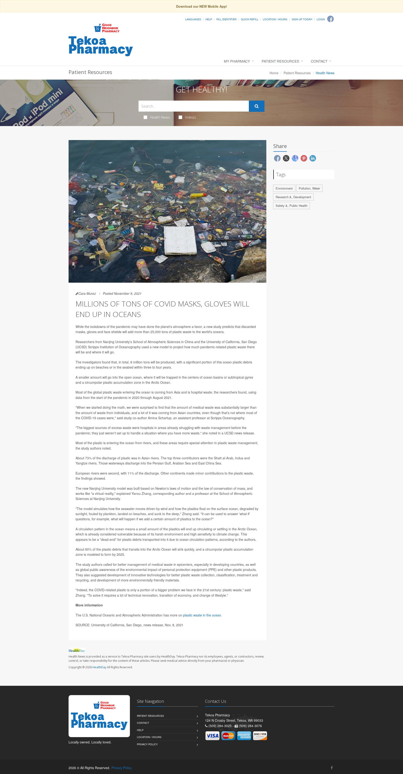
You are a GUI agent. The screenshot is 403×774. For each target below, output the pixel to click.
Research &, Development (293, 197)
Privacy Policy (147, 744)
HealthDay (99, 667)
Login (321, 19)
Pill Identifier (226, 19)
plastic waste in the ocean (202, 615)
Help (208, 19)
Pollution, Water (309, 188)
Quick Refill (249, 19)
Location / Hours (275, 19)
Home (274, 72)
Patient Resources (280, 61)
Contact (319, 61)
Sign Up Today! (302, 19)
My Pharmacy (237, 61)
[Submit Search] (256, 106)
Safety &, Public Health (291, 205)
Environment (284, 188)
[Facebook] (330, 19)
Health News (160, 117)
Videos (190, 117)
